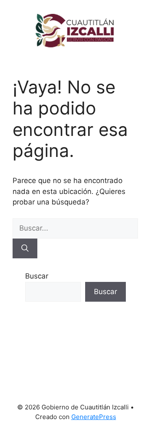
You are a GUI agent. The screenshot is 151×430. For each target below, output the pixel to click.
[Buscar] (25, 249)
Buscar (36, 276)
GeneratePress (93, 417)
